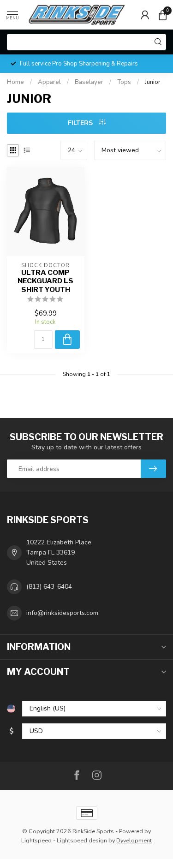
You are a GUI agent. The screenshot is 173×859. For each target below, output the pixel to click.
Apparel (49, 82)
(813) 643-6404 (49, 586)
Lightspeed (36, 840)
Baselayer (89, 82)
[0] (162, 15)
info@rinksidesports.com (62, 612)
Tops (124, 82)
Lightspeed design (82, 840)
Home (15, 82)
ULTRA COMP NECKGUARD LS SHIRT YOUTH (45, 281)
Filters (81, 123)
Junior (153, 82)
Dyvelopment (134, 840)
